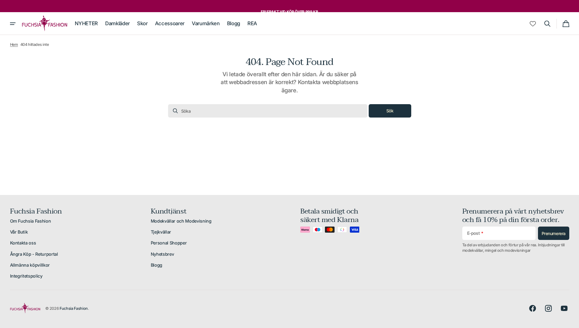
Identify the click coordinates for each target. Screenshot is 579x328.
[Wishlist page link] (533, 24)
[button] (547, 23)
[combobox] (267, 111)
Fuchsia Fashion (74, 308)
